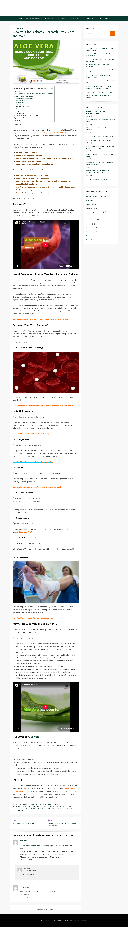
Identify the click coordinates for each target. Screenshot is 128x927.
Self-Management (89, 18)
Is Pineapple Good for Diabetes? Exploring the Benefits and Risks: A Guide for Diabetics (99, 87)
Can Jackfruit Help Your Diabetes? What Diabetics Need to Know (100, 54)
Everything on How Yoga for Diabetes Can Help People (99, 155)
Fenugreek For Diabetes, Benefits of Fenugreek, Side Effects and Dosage (100, 163)
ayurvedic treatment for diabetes (63, 807)
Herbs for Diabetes (104, 18)
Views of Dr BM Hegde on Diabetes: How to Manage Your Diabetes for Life (98, 171)
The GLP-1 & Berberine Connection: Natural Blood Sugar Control (100, 60)
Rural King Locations (25, 886)
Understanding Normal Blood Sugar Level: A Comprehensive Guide (98, 112)
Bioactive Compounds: (22, 107)
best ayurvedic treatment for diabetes (25, 808)
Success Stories (90, 240)
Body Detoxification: (22, 111)
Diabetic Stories (90, 208)
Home (21, 18)
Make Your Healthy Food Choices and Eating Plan (100, 140)
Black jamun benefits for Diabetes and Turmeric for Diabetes (100, 120)
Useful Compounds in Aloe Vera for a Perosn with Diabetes (33, 94)
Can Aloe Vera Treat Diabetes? (23, 96)
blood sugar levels (44, 808)
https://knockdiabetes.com (35, 846)
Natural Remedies (63, 18)
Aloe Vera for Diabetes (25, 807)
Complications (50, 18)
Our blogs (89, 224)
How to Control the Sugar (60, 808)
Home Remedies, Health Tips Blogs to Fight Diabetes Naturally (69, 920)
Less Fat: (18, 104)
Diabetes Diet (90, 204)
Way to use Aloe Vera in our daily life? (25, 115)
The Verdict (17, 120)
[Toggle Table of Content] (51, 88)
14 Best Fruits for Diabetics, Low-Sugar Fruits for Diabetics (100, 128)
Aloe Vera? (16, 91)
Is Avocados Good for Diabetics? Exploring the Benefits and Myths (99, 76)
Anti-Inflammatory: (21, 100)
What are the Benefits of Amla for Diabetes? (98, 179)
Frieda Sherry (23, 840)
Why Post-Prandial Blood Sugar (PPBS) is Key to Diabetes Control (100, 49)
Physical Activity (90, 228)
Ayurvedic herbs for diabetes (42, 807)
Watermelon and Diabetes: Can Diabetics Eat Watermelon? (99, 65)
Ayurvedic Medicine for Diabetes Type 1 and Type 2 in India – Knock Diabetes (100, 147)
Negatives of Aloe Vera (21, 118)
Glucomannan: (20, 109)
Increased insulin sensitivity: (24, 98)
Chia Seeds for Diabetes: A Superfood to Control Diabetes (100, 82)
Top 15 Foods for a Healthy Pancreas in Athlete (99, 92)
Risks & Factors (76, 18)
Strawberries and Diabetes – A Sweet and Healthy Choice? (100, 71)
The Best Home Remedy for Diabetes (97, 136)
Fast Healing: (20, 113)
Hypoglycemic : (20, 102)
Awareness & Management (34, 18)
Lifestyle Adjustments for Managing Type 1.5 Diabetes (99, 96)
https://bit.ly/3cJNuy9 (55, 854)
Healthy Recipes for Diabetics (94, 212)
